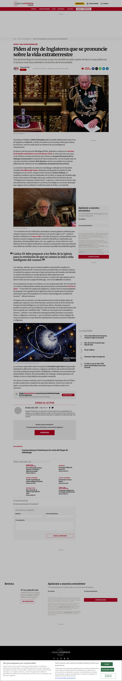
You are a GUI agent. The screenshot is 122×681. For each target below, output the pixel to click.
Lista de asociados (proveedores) (65, 678)
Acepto (107, 664)
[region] (61, 670)
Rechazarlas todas (107, 669)
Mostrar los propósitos (108, 675)
